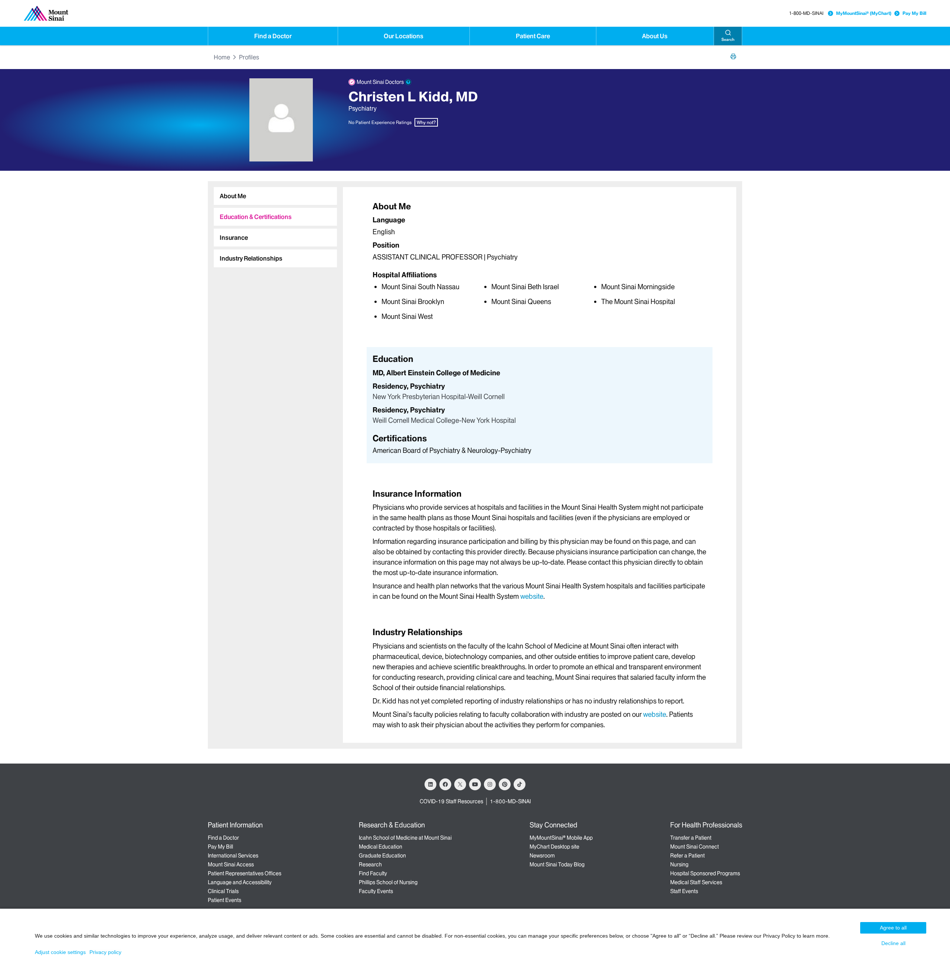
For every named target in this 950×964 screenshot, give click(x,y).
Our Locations (403, 36)
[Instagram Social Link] (490, 784)
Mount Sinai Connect (694, 846)
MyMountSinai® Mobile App (561, 837)
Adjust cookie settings (60, 952)
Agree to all (893, 928)
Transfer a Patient (690, 837)
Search (727, 39)
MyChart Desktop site (554, 846)
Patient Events (224, 900)
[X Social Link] (460, 784)
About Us (655, 36)
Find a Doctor (273, 36)
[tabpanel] (539, 260)
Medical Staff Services (696, 882)
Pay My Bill (914, 13)
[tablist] (272, 224)
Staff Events (684, 891)
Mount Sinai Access (231, 864)
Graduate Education (382, 855)
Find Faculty (373, 873)
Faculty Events (376, 891)
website (531, 596)
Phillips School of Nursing (388, 882)
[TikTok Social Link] (519, 784)
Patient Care (533, 36)
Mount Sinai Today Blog (557, 864)
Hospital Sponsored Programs (705, 873)
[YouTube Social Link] (475, 784)
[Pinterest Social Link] (505, 784)
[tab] (275, 196)
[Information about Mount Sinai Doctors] (408, 82)
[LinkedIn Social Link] (430, 784)
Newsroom (542, 855)
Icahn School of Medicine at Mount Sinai (405, 837)
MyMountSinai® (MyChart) (863, 13)
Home (222, 57)
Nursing (679, 864)
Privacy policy (105, 952)
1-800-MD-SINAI (806, 13)
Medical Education (380, 846)
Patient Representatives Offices (244, 873)
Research (370, 864)
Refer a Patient (687, 855)
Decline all (893, 943)
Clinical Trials (223, 891)
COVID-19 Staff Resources (451, 801)
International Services (233, 855)
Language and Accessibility (240, 882)
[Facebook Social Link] (445, 784)
